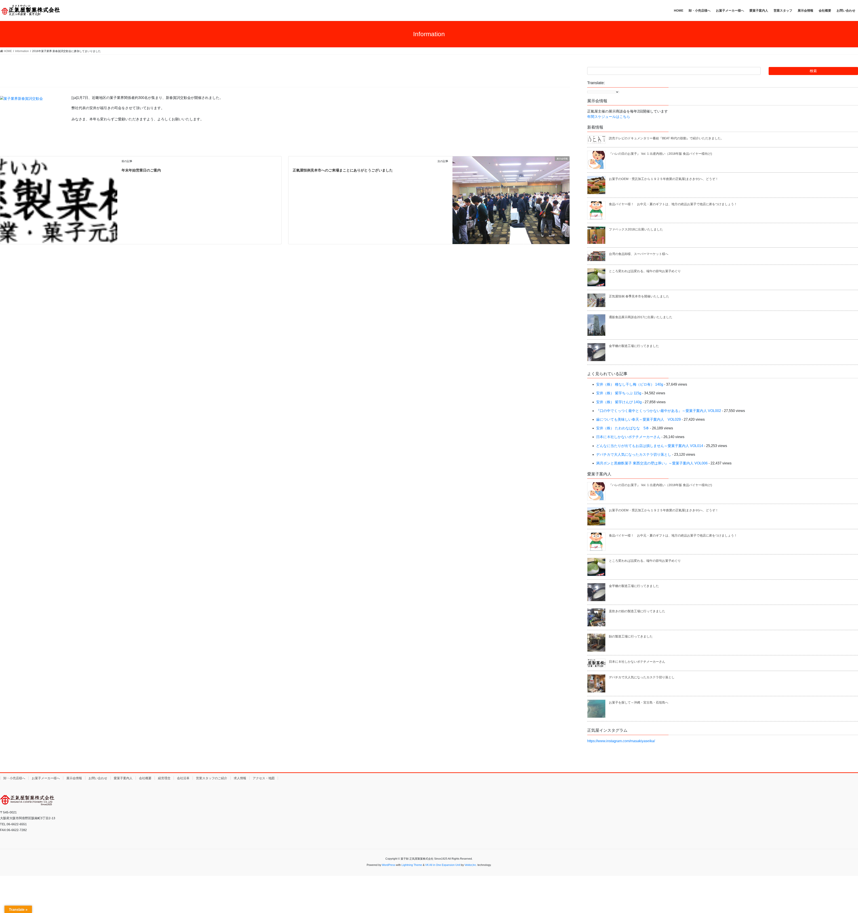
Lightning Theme (412, 865)
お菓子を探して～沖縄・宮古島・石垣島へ (638, 702)
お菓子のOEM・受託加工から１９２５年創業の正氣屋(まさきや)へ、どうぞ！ (663, 179)
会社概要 (145, 778)
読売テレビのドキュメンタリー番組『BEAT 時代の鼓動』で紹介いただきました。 (666, 138)
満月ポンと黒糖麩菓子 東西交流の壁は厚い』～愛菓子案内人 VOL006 (652, 463)
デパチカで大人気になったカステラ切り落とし (633, 454)
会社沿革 (183, 778)
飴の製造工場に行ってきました (631, 636)
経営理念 (164, 778)
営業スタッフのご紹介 (211, 778)
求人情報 (240, 778)
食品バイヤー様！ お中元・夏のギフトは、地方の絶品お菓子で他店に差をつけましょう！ (673, 204)
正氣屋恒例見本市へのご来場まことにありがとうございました (343, 170)
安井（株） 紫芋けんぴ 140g (619, 402)
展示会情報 (74, 778)
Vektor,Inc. (471, 865)
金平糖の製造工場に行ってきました (634, 346)
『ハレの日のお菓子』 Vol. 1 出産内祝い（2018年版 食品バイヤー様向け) (660, 153)
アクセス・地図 (264, 778)
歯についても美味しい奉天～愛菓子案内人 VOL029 (638, 419)
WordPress (388, 865)
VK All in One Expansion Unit (442, 865)
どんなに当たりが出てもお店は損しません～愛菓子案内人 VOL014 (649, 446)
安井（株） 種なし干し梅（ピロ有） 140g (629, 384)
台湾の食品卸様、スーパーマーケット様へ (638, 254)
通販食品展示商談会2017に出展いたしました (640, 317)
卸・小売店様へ (14, 778)
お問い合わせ (97, 778)
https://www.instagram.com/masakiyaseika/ (621, 741)
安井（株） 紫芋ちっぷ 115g (618, 393)
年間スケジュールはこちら (608, 117)
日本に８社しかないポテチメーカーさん (628, 437)
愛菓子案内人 (123, 778)
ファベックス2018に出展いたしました (636, 229)
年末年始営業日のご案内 (141, 170)
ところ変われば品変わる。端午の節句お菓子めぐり (645, 271)
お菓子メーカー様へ (46, 778)
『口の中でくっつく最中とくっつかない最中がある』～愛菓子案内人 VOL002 (658, 411)
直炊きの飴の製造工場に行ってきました (637, 611)
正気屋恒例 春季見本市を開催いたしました (639, 296)
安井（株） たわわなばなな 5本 (622, 428)
